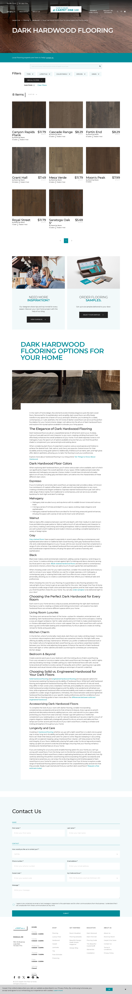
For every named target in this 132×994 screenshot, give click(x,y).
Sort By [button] (31, 94)
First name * (16, 828)
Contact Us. (50, 58)
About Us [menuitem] (107, 933)
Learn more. (58, 990)
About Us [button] (36, 12)
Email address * (72, 861)
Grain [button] (94, 74)
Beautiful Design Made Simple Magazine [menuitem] (75, 942)
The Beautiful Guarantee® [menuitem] (91, 945)
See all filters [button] (33, 80)
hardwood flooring (46, 732)
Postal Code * (16, 873)
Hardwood (35, 20)
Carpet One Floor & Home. (27, 982)
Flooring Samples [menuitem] (75, 937)
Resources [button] (23, 12)
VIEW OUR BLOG (36, 319)
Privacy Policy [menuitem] (109, 953)
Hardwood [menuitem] (56, 940)
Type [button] (29, 74)
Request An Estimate (108, 11)
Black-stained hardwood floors (63, 564)
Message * (15, 885)
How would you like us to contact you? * (25, 849)
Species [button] (79, 74)
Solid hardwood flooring (38, 679)
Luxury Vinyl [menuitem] (56, 937)
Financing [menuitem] (55, 958)
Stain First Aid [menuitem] (91, 937)
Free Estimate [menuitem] (57, 954)
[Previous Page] (60, 240)
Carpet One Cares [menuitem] (110, 940)
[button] (117, 12)
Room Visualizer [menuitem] (75, 933)
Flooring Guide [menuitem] (92, 940)
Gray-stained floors (36, 539)
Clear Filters (42, 85)
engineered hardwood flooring (64, 679)
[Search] (100, 66)
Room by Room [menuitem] (109, 937)
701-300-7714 (23, 3)
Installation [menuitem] (91, 953)
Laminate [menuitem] (55, 947)
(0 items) (125, 11)
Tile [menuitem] (53, 951)
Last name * (71, 828)
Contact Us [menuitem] (108, 944)
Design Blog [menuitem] (73, 948)
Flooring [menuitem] (55, 933)
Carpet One (16, 20)
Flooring (26, 20)
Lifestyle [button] (43, 74)
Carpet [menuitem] (54, 944)
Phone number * (17, 861)
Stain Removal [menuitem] (92, 933)
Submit (66, 913)
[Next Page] (71, 240)
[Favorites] (121, 12)
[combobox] (64, 66)
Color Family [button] (61, 74)
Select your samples (91, 315)
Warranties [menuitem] (90, 949)
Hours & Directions (93, 11)
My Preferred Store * (74, 873)
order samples (78, 590)
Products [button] (11, 12)
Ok (109, 989)
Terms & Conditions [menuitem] (108, 948)
